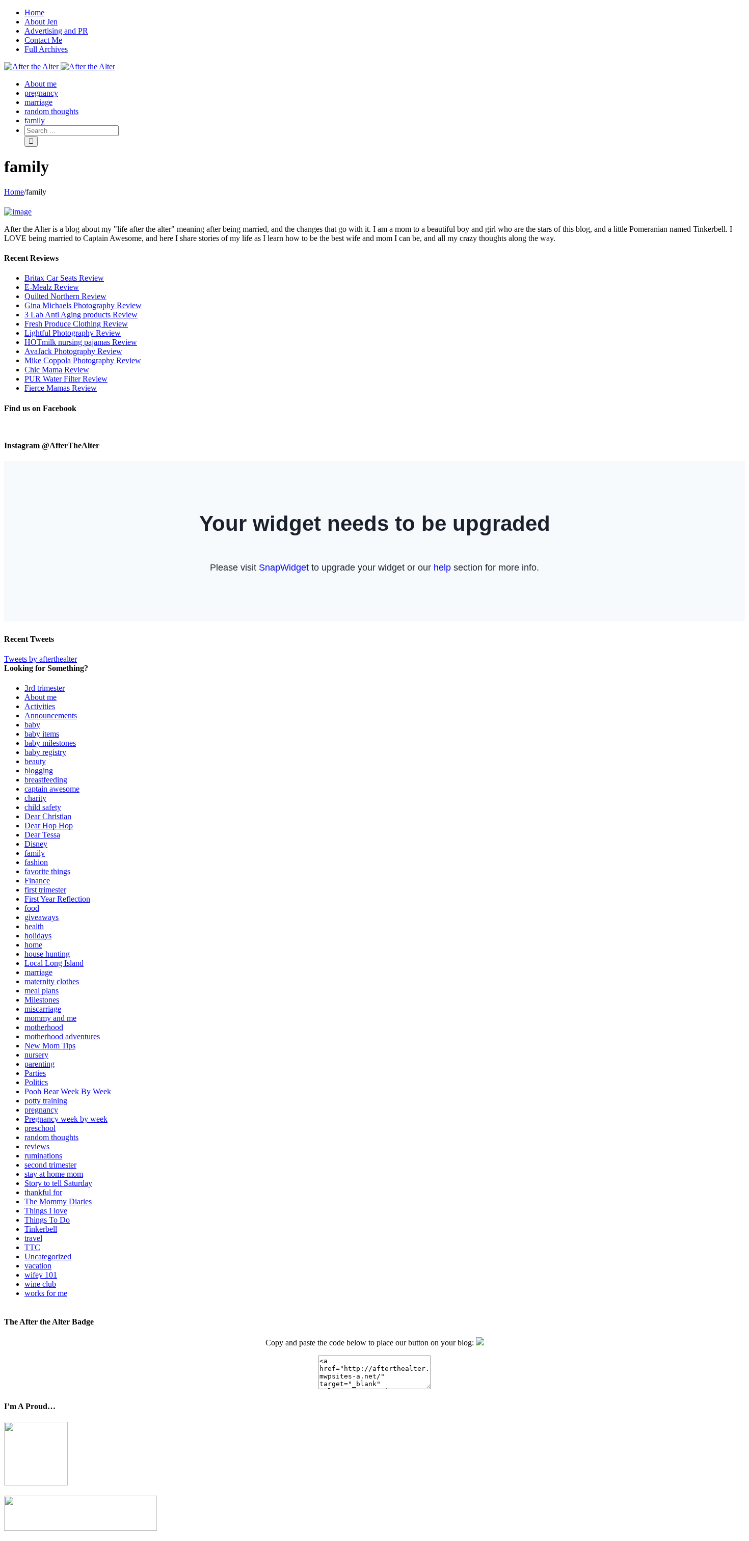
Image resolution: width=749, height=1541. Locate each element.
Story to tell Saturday (58, 1183)
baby (32, 724)
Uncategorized (47, 1256)
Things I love (45, 1210)
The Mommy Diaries (58, 1201)
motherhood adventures (62, 1036)
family (34, 853)
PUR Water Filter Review (66, 378)
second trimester (50, 1164)
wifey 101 (40, 1274)
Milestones (41, 999)
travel (33, 1238)
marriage (38, 972)
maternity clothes (51, 981)
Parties (35, 1073)
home (33, 944)
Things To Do (47, 1219)
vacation (37, 1265)
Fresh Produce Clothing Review (76, 323)
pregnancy (41, 1109)
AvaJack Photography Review (73, 351)
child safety (42, 807)
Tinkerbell (40, 1229)
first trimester (45, 889)
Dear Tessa (42, 834)
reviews (36, 1146)
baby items (41, 733)
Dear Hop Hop (48, 825)
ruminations (43, 1155)
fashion (36, 862)
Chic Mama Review (56, 369)
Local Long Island (54, 963)
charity (35, 798)
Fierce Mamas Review (60, 388)
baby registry (45, 752)
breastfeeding (45, 779)
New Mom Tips (49, 1045)
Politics (36, 1082)
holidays (37, 935)
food (31, 908)
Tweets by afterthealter (40, 659)
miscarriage (42, 1009)
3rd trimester (44, 688)
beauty (35, 761)
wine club (40, 1284)
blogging (38, 770)
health (34, 926)
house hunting (47, 954)
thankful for (43, 1192)
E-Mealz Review (51, 287)
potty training (45, 1100)
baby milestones (50, 743)
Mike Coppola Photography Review (82, 360)
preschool (40, 1128)
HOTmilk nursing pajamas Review (80, 342)
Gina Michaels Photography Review (83, 305)
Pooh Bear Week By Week (67, 1091)
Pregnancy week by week (66, 1119)
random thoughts (51, 1137)
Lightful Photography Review (72, 333)
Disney (35, 844)
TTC (32, 1247)
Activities (39, 706)
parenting (39, 1064)
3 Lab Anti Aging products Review (81, 314)
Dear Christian (47, 816)
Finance (37, 880)
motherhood (43, 1027)
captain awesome (51, 789)
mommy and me (50, 1018)
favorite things (47, 871)
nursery (36, 1054)
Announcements (50, 715)
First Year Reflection (57, 899)
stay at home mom (53, 1174)
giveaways (41, 917)
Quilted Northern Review (65, 296)
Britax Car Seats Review (64, 278)
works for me (45, 1293)
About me (40, 697)
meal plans (41, 990)
